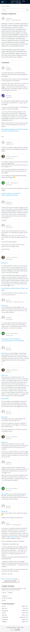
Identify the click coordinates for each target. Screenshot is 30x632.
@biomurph (4, 305)
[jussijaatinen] (3, 202)
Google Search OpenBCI (10, 581)
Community (18, 3)
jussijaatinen (9, 202)
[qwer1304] (3, 225)
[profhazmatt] (3, 18)
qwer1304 (8, 225)
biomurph (8, 156)
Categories (4, 596)
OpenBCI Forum (3, 2)
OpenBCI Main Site (16, 1)
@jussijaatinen (5, 398)
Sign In (3, 579)
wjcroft (7, 183)
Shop (23, 1)
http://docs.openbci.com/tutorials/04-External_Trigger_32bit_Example (11, 194)
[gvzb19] (3, 523)
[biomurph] (3, 156)
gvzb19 (7, 523)
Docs (12, 3)
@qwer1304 (4, 263)
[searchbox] (15, 9)
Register (9, 579)
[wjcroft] (3, 183)
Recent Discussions (7, 598)
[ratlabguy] (3, 68)
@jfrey (22, 495)
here (2, 312)
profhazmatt (9, 18)
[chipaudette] (3, 95)
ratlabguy (8, 68)
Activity (4, 600)
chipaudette (8, 95)
